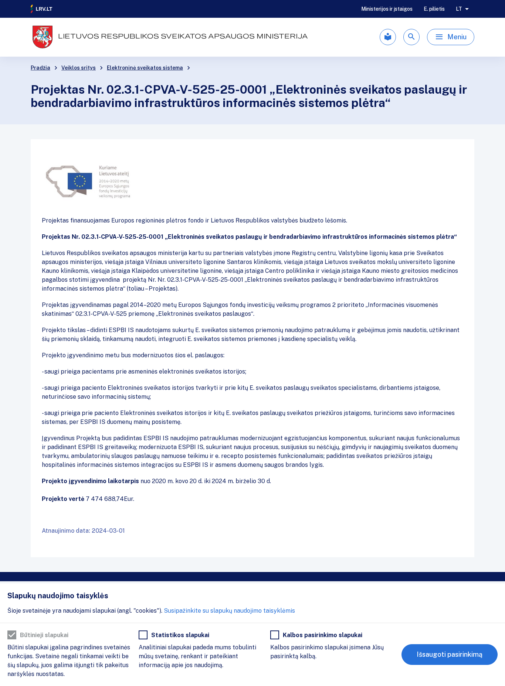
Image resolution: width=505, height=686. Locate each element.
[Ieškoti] (411, 37)
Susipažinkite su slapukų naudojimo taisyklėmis (229, 610)
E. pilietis (434, 9)
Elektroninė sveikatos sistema (145, 68)
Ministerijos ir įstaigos (387, 9)
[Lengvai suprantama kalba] (388, 37)
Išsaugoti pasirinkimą (449, 654)
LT (459, 9)
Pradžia (40, 68)
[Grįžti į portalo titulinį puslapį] (42, 9)
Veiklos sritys (78, 68)
